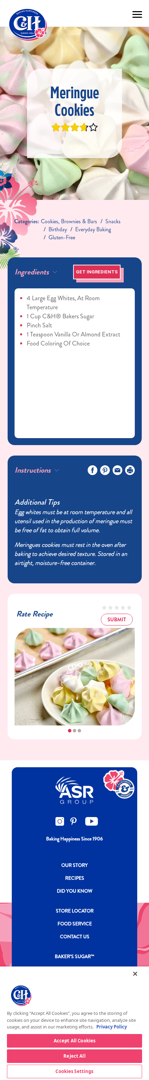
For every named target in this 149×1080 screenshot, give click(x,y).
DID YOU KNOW (75, 890)
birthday (58, 229)
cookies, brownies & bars (69, 221)
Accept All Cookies (74, 1041)
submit (116, 619)
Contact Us (74, 936)
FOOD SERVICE (75, 923)
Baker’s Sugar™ (74, 956)
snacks (113, 221)
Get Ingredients (97, 271)
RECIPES (74, 878)
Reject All (74, 1056)
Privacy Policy (111, 1027)
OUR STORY (74, 865)
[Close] (135, 974)
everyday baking (93, 229)
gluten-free (62, 237)
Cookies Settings (74, 1071)
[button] (69, 730)
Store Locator (75, 910)
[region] (74, 1023)
